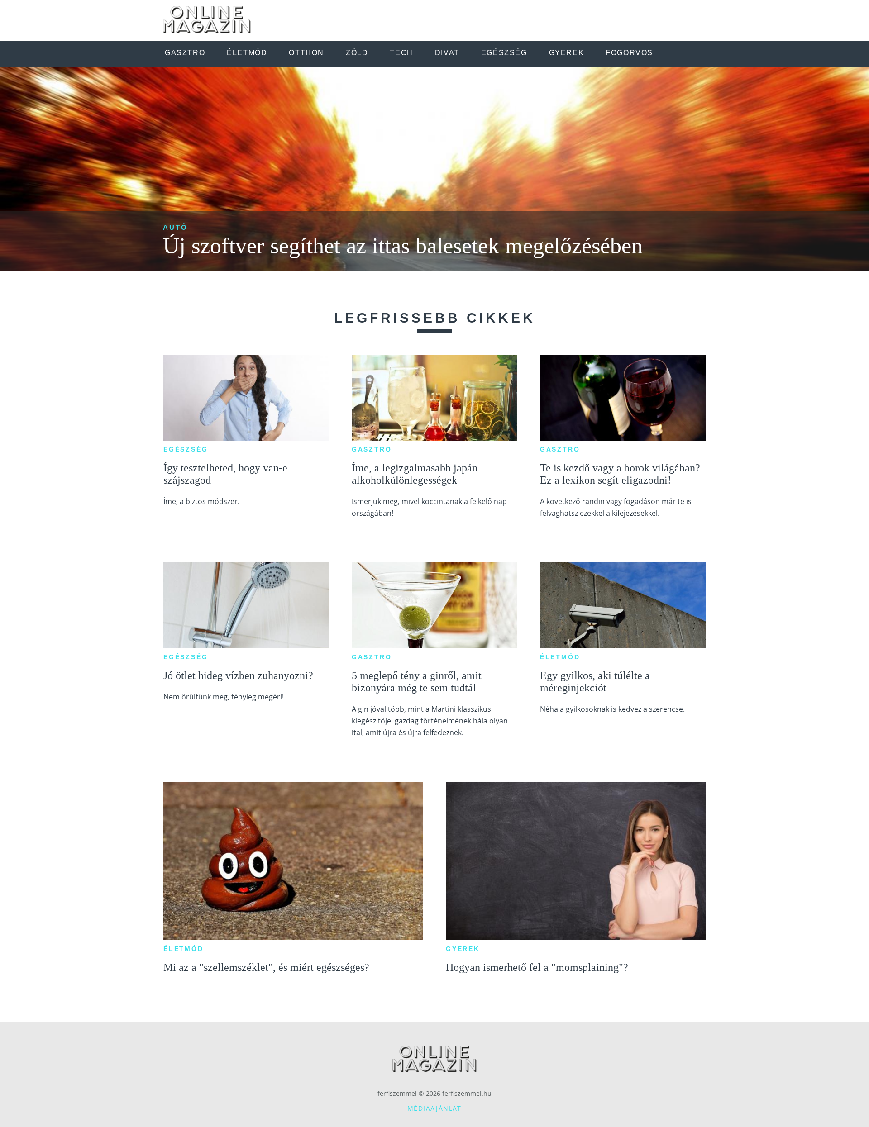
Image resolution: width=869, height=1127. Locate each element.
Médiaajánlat (434, 1108)
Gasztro (372, 449)
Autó (175, 227)
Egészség (185, 449)
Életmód (560, 657)
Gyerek (463, 948)
